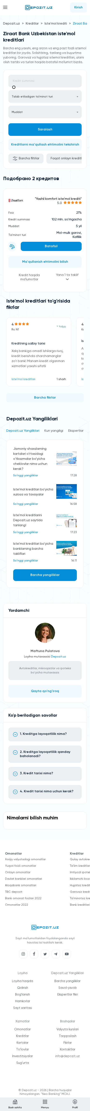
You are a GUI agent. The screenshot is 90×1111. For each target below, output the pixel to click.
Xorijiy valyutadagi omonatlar (25, 859)
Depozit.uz (11, 23)
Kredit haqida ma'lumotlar (29, 277)
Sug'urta (22, 1062)
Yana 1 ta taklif (67, 275)
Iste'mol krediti (56, 23)
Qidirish (22, 987)
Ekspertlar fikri (67, 994)
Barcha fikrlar (45, 397)
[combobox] (45, 96)
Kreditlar (32, 23)
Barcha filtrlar (29, 158)
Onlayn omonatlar (17, 872)
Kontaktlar (67, 1049)
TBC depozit (13, 891)
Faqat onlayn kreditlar (68, 158)
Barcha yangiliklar (45, 575)
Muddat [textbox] (17, 112)
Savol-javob (67, 987)
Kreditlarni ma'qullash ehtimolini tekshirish (45, 144)
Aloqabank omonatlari (20, 885)
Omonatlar (22, 1029)
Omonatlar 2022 (16, 904)
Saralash (45, 129)
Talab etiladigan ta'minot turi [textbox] (32, 96)
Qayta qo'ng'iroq (45, 691)
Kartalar (22, 1042)
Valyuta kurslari (68, 1029)
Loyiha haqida (22, 981)
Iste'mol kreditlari (23, 379)
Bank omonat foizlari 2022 (23, 898)
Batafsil (51, 246)
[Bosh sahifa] (38, 7)
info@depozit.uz (67, 1056)
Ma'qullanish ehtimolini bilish (45, 262)
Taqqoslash (67, 1036)
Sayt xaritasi (22, 1008)
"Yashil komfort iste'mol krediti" (58, 199)
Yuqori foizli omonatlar (20, 865)
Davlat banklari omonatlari (23, 878)
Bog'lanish (22, 994)
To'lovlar (22, 1049)
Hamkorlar (22, 1001)
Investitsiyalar (22, 1056)
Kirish (78, 7)
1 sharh (61, 379)
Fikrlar (67, 1042)
